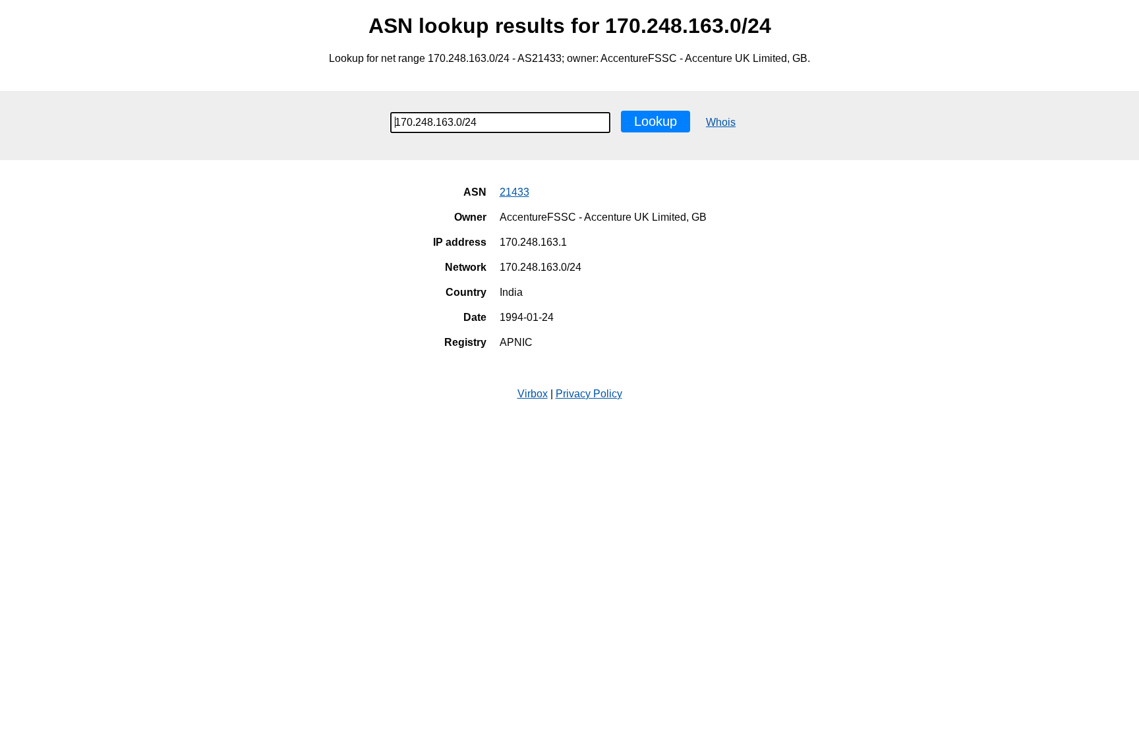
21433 (514, 192)
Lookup (655, 121)
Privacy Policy (589, 393)
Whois (721, 122)
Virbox (532, 393)
